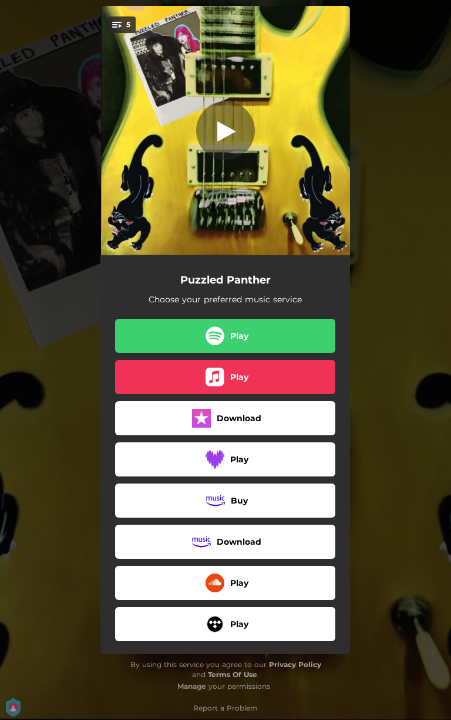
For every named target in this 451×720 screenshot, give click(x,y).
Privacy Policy (295, 664)
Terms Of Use (232, 674)
